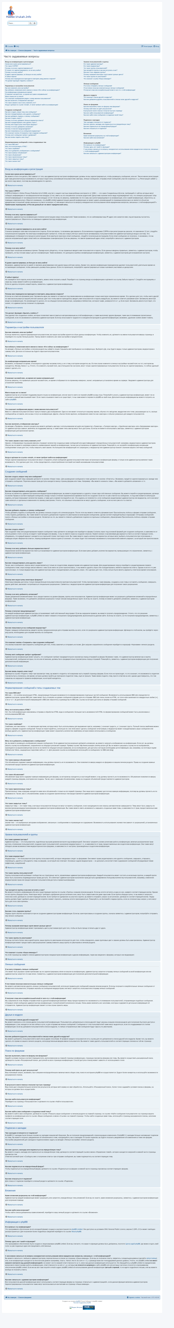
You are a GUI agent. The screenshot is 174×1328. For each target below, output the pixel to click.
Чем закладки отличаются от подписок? (97, 122)
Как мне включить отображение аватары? (19, 100)
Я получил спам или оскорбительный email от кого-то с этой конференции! (109, 90)
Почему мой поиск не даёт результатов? (98, 109)
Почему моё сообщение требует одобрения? (20, 135)
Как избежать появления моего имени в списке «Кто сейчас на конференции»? (32, 90)
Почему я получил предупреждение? (18, 129)
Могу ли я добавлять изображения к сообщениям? (22, 151)
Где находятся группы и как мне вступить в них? (100, 70)
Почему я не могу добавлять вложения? (19, 127)
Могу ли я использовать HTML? (16, 146)
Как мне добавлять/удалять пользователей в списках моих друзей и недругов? (111, 99)
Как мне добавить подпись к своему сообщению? (22, 116)
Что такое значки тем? (13, 161)
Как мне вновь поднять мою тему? (17, 137)
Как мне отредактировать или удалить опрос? (21, 122)
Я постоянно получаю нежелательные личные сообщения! (104, 88)
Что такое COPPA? (11, 66)
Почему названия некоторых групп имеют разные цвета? (103, 74)
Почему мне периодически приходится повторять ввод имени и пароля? (30, 79)
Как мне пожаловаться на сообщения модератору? (23, 131)
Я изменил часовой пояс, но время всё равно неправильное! (26, 94)
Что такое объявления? (13, 155)
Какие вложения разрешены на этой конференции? (101, 136)
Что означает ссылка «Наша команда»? (97, 79)
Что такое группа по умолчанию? (95, 76)
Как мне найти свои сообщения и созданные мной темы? (103, 115)
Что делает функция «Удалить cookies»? (19, 81)
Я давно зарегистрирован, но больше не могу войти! (23, 74)
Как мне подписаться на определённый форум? (100, 126)
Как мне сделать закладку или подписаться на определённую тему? (107, 124)
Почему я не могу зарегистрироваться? (19, 68)
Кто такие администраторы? (93, 64)
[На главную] (18, 11)
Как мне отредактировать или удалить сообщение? (23, 114)
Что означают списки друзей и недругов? (98, 97)
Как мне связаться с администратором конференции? (102, 153)
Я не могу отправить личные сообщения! (98, 86)
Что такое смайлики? (12, 148)
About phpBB (76, 1232)
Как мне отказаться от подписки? (95, 128)
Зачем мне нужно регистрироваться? (18, 64)
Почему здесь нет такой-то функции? (97, 147)
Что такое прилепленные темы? (16, 157)
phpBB (12, 400)
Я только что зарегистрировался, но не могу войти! (23, 70)
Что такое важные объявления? (16, 153)
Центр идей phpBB (133, 1244)
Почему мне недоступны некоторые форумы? (21, 124)
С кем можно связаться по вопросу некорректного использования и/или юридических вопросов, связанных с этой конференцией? (121, 150)
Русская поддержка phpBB (82, 1302)
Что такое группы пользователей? (95, 68)
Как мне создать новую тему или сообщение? (21, 112)
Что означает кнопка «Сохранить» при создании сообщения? (26, 133)
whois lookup (151, 1258)
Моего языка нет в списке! (14, 96)
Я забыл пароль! (11, 76)
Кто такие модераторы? (92, 66)
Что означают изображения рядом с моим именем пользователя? (28, 98)
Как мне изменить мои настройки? (17, 88)
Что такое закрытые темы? (14, 159)
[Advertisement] (98, 24)
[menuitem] (16, 46)
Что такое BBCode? (11, 144)
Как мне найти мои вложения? (94, 138)
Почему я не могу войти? (14, 72)
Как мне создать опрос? (13, 118)
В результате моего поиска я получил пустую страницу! (103, 111)
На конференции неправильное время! (18, 92)
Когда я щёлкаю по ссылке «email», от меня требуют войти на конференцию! (31, 105)
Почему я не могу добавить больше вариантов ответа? (24, 120)
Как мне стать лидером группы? (95, 72)
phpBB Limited (77, 1229)
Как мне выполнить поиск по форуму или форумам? (102, 106)
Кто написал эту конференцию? (94, 145)
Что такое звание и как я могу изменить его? (20, 103)
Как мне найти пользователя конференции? (99, 113)
